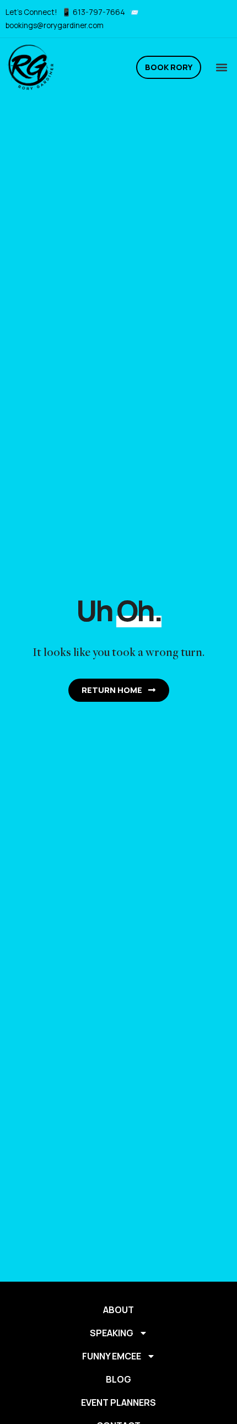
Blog (118, 1379)
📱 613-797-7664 (94, 12)
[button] (221, 67)
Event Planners (118, 1402)
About (118, 1310)
